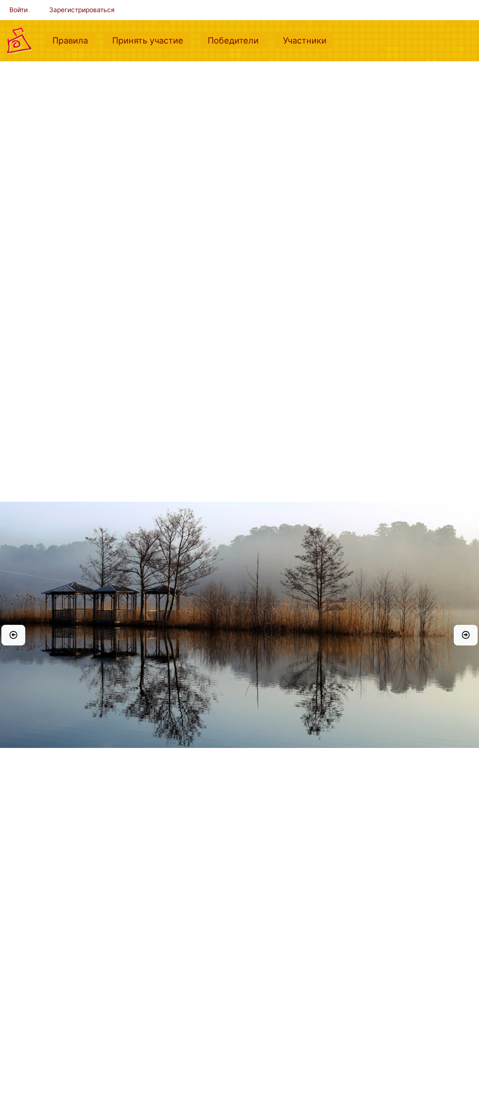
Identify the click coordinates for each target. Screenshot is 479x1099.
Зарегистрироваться (82, 10)
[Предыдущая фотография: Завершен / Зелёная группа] (13, 635)
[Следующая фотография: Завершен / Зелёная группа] (466, 635)
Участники (308, 40)
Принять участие (151, 40)
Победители (237, 40)
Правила (73, 40)
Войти (18, 10)
